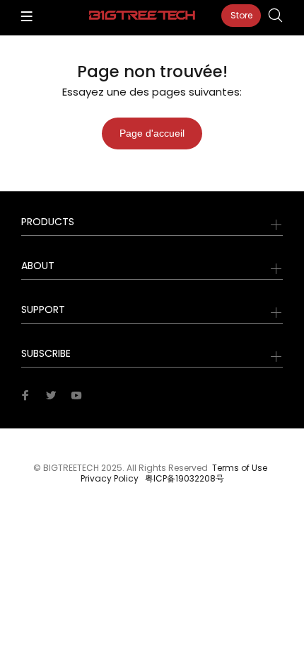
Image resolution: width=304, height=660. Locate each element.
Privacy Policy (110, 478)
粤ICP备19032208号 (184, 478)
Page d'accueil (152, 133)
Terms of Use (239, 468)
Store (241, 15)
